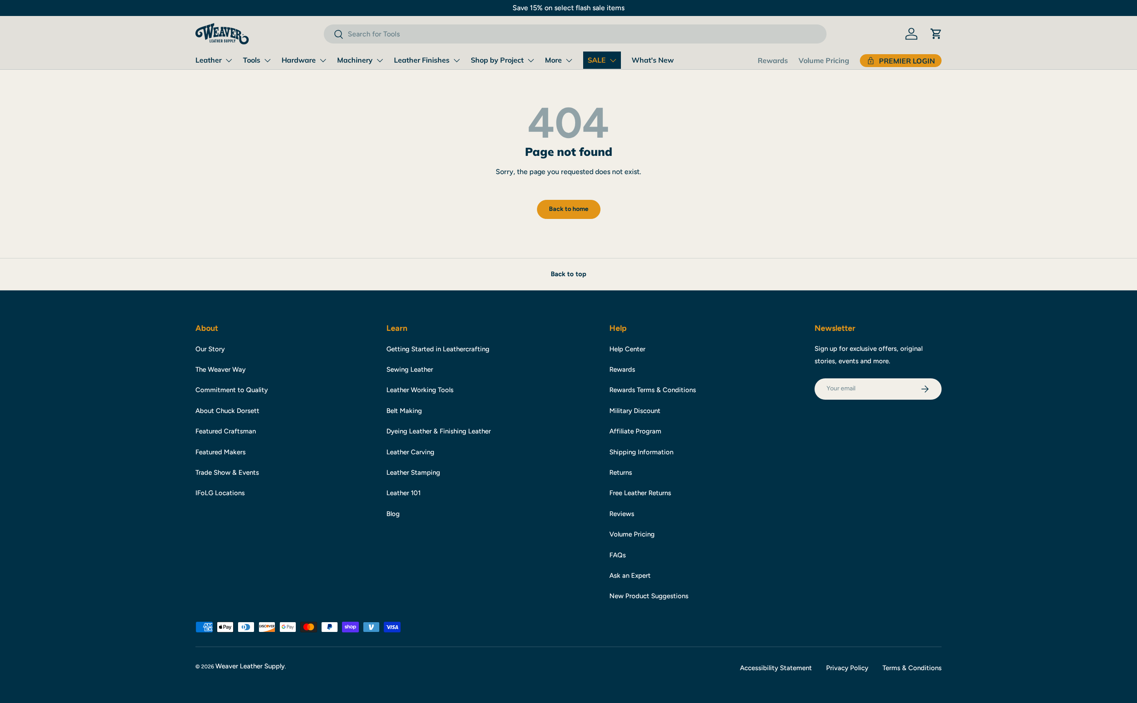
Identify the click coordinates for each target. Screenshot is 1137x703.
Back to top (568, 274)
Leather (208, 60)
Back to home (568, 209)
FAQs (617, 555)
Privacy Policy (847, 668)
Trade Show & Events (227, 473)
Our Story (210, 349)
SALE (597, 60)
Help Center (627, 349)
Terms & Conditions (912, 668)
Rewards (773, 60)
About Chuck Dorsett (227, 411)
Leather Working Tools (419, 390)
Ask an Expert (630, 576)
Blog (393, 514)
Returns (620, 473)
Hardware (299, 60)
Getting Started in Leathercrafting (437, 349)
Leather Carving (410, 452)
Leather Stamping (413, 473)
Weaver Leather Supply (250, 666)
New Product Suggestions (648, 596)
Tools (251, 60)
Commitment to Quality (231, 390)
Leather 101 (403, 493)
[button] (936, 34)
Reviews (621, 514)
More (553, 60)
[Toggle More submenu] (569, 60)
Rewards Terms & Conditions (652, 390)
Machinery (355, 60)
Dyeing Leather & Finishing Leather (438, 431)
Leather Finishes (421, 60)
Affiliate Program (635, 431)
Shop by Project (497, 60)
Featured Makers (220, 452)
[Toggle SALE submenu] (613, 60)
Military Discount (634, 411)
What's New (653, 60)
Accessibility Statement (776, 668)
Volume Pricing (824, 60)
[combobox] (575, 34)
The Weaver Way (220, 369)
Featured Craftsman (225, 431)
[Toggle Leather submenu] (228, 60)
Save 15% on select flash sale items (568, 8)
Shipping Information (641, 452)
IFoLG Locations (220, 493)
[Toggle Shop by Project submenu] (530, 60)
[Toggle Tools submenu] (267, 60)
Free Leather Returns (640, 493)
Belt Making (404, 411)
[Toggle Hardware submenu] (323, 60)
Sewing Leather (409, 369)
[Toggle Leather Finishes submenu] (456, 60)
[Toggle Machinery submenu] (379, 60)
